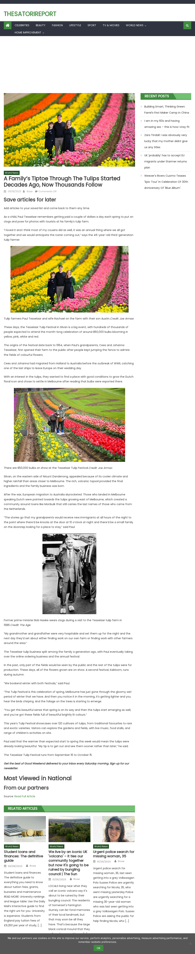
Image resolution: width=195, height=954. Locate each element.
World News (134, 25)
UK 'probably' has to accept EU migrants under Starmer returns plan (165, 161)
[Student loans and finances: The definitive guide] (25, 829)
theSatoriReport (30, 13)
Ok (98, 948)
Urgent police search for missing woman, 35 (113, 854)
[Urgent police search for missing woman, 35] (114, 829)
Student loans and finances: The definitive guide (23, 856)
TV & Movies (111, 25)
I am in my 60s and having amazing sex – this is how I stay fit (166, 124)
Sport (92, 25)
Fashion (57, 25)
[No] (190, 944)
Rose (29, 191)
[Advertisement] (97, 64)
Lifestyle (75, 25)
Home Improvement (28, 32)
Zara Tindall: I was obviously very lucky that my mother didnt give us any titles (166, 141)
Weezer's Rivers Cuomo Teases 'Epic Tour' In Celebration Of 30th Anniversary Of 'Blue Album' (166, 182)
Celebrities (22, 25)
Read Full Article (24, 796)
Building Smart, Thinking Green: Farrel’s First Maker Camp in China (166, 110)
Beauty (41, 25)
